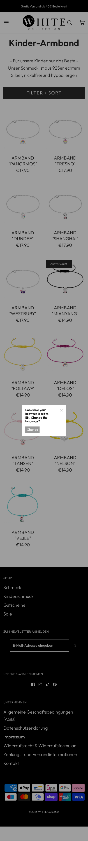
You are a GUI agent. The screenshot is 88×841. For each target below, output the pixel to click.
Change (32, 430)
